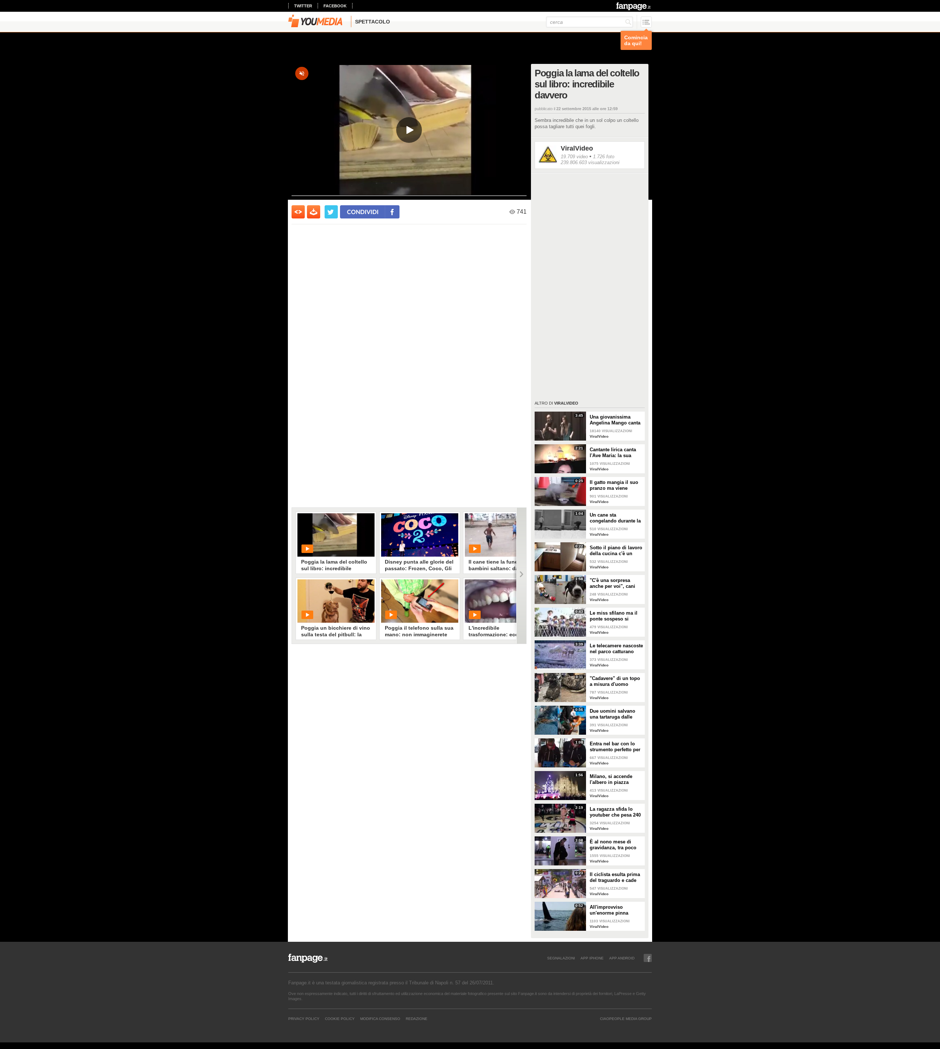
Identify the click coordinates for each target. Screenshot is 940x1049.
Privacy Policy (303, 1018)
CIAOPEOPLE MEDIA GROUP (626, 1018)
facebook (335, 6)
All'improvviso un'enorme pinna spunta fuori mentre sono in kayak (612, 910)
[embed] (298, 211)
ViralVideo (577, 148)
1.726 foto (603, 156)
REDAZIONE (416, 1018)
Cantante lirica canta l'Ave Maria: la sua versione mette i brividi (616, 453)
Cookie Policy (340, 1018)
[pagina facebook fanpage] (648, 958)
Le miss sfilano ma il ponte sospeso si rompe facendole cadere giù (613, 616)
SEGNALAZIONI (561, 958)
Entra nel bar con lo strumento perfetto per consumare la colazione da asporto (615, 747)
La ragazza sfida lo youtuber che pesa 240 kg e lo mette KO (615, 812)
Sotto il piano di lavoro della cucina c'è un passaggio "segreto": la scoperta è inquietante (616, 551)
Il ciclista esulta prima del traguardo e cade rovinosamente (615, 877)
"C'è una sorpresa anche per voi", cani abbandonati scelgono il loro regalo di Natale (615, 583)
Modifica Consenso (380, 1018)
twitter (303, 6)
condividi (363, 211)
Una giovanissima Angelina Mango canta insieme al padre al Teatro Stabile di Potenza (615, 420)
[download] (313, 211)
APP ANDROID (621, 958)
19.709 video (574, 156)
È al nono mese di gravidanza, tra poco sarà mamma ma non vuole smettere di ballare (614, 845)
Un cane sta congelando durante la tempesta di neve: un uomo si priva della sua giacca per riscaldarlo (615, 518)
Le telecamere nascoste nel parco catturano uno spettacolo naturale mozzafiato (616, 649)
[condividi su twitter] (331, 211)
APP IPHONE (592, 958)
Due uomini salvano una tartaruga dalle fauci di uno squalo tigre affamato (612, 714)
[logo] (634, 6)
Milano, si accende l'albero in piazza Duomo (611, 779)
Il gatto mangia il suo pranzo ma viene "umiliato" (614, 485)
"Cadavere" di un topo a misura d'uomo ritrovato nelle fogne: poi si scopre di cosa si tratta (616, 681)
